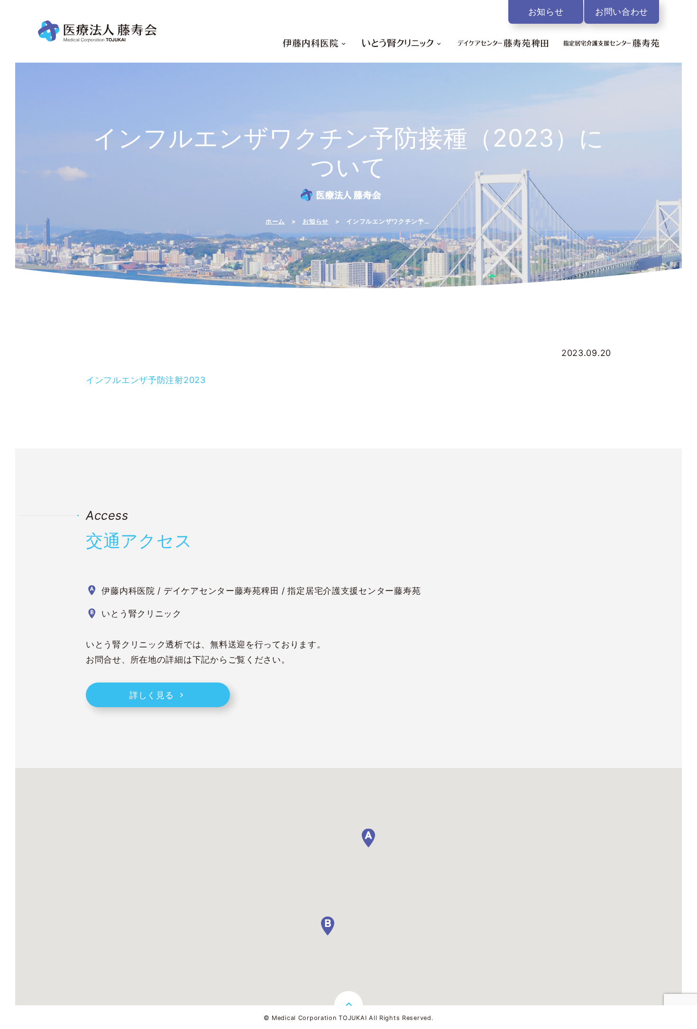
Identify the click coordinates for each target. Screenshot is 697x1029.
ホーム (275, 222)
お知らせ (546, 12)
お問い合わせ (621, 12)
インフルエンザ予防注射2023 (146, 380)
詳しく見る (151, 695)
